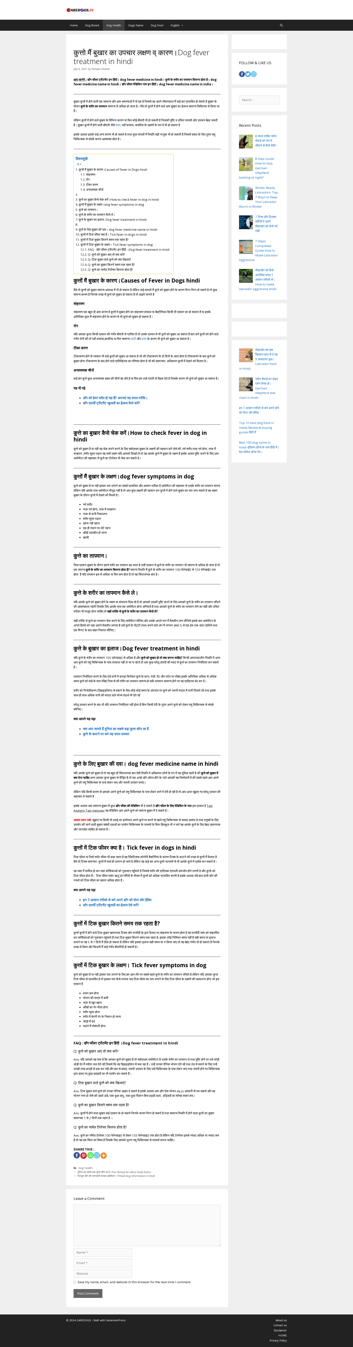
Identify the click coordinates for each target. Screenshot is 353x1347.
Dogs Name (135, 25)
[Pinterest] (83, 1155)
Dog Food (157, 25)
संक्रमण (90, 174)
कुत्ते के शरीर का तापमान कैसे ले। (97, 214)
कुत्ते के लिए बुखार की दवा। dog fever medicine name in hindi (118, 229)
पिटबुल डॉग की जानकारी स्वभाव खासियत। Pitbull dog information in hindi (116, 1176)
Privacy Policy (278, 1340)
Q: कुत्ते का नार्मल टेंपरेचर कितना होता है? (110, 269)
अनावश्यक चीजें (94, 189)
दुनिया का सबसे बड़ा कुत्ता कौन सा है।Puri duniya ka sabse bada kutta (114, 1172)
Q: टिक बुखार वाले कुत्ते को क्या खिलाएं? (109, 259)
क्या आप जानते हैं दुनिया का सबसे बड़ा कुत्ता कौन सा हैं (116, 728)
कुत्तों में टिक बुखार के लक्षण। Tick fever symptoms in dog (117, 244)
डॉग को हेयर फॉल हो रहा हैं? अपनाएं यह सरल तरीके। (115, 397)
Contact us (280, 1325)
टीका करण (92, 184)
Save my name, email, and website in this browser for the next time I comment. (134, 1282)
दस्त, (118, 125)
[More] (103, 1155)
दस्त (144, 339)
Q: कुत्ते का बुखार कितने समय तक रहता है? (111, 264)
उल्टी (133, 339)
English (175, 25)
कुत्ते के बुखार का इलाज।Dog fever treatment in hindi (113, 219)
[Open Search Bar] (281, 25)
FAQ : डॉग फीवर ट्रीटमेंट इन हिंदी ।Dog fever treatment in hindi (129, 249)
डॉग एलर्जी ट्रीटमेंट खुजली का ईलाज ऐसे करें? (111, 905)
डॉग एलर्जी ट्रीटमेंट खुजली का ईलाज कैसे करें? (111, 403)
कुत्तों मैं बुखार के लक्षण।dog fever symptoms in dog (111, 204)
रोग (88, 179)
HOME (282, 1335)
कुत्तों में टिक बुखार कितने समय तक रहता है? (105, 239)
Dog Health (113, 25)
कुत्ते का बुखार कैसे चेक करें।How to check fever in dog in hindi (119, 199)
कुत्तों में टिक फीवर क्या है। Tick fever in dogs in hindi (114, 234)
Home (74, 25)
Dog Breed (92, 25)
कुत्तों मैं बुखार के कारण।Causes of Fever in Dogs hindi (113, 169)
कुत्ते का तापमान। (88, 209)
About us (281, 1320)
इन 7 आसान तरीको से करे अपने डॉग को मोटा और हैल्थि (117, 899)
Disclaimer (280, 1330)
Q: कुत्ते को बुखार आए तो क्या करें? (106, 254)
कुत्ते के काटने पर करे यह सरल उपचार (106, 734)
